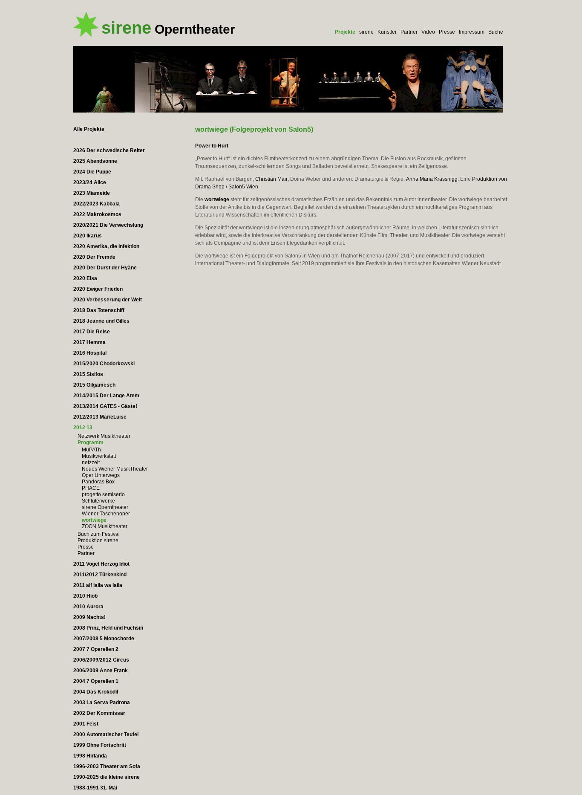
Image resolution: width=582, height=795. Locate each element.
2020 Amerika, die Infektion (106, 246)
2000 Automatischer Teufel (105, 734)
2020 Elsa (85, 278)
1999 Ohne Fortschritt (99, 745)
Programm (91, 442)
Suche (495, 32)
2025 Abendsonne (95, 161)
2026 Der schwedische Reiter (109, 150)
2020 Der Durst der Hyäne (105, 268)
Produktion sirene (98, 540)
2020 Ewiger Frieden (98, 289)
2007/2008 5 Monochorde (103, 639)
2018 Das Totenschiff (98, 310)
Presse (447, 32)
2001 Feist (85, 724)
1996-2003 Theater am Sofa (106, 766)
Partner (409, 32)
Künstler (387, 32)
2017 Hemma (89, 342)
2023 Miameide (91, 193)
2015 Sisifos (88, 374)
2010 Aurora (88, 607)
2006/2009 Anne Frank (100, 671)
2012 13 (82, 428)
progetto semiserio (103, 494)
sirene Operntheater (105, 507)
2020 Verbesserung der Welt (107, 300)
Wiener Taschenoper (106, 514)
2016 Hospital (90, 353)
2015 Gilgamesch (94, 385)
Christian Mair (271, 179)
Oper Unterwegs (101, 475)
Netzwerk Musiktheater (104, 436)
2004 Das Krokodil (95, 692)
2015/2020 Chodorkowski (104, 364)
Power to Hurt (211, 146)
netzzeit (91, 462)
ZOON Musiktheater (104, 526)
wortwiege (94, 520)
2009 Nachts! (89, 617)
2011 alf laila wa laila (97, 585)
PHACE (91, 488)
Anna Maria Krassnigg (432, 179)
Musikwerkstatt (99, 456)
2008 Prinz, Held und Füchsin (108, 628)
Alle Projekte (88, 129)
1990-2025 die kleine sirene (106, 777)
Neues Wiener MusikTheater (115, 469)
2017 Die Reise (91, 332)
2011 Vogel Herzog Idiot (101, 564)
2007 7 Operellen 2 (95, 649)
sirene (366, 32)
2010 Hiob (85, 596)
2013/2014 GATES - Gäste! (105, 406)
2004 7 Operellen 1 (95, 681)
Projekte (345, 32)
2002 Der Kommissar (99, 713)
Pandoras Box (98, 482)
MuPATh (91, 450)
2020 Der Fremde (94, 257)
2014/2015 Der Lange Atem (106, 396)
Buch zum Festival (99, 534)
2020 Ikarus (87, 236)
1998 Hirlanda (90, 756)
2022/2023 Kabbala (96, 204)
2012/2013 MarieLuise (100, 417)
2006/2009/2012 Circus (101, 660)
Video (428, 32)
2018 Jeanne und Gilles (101, 321)
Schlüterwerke (98, 501)
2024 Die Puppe (92, 172)
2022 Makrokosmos (97, 214)
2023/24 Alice (89, 182)
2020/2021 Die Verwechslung (108, 225)
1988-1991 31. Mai (95, 788)
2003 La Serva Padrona (101, 702)
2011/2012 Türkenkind (100, 575)
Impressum (471, 32)
